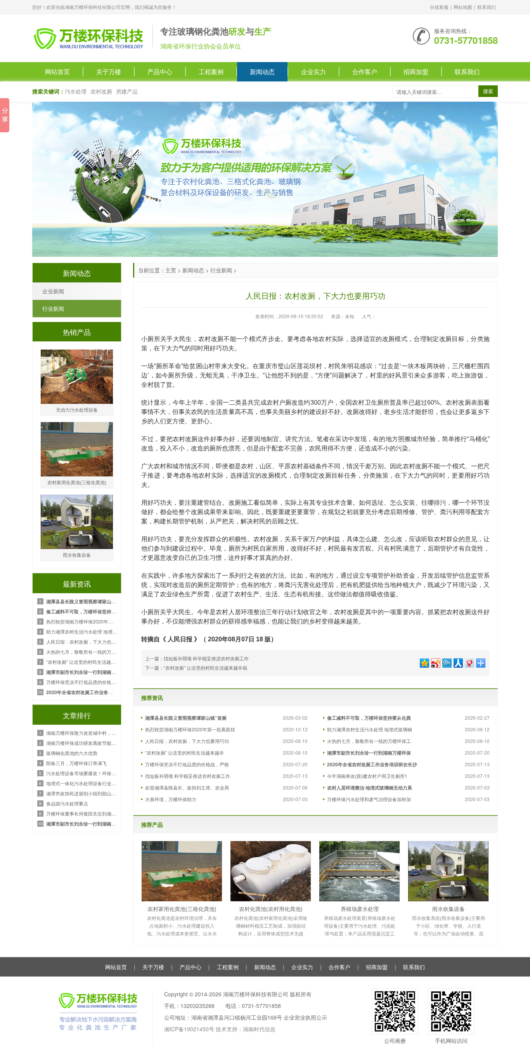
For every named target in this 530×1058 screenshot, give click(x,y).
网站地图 (463, 6)
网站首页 (57, 71)
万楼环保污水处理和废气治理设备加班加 (369, 799)
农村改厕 (101, 91)
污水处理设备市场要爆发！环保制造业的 (81, 773)
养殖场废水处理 (360, 909)
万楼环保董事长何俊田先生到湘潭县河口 (81, 813)
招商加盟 (416, 71)
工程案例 (211, 71)
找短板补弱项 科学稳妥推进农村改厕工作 (206, 658)
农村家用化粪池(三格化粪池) (182, 909)
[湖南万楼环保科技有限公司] (88, 37)
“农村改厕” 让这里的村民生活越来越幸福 (205, 667)
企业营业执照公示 (305, 1017)
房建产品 (127, 91)
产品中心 (159, 71)
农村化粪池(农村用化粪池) (271, 909)
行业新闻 (221, 270)
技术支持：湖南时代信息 (245, 1029)
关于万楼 (108, 71)
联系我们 (486, 6)
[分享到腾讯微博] (446, 662)
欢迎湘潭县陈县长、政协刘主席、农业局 (187, 787)
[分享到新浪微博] (435, 662)
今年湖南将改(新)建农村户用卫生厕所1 (367, 775)
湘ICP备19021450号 (189, 1029)
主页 (170, 270)
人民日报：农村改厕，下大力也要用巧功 (187, 741)
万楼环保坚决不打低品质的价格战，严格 (187, 764)
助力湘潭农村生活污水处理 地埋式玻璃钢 (369, 729)
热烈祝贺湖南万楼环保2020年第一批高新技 (190, 729)
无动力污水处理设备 (77, 409)
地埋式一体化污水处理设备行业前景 (81, 783)
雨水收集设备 (448, 909)
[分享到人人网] (457, 662)
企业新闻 (53, 291)
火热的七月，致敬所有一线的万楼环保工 (369, 741)
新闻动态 (262, 71)
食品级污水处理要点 (67, 803)
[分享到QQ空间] (424, 662)
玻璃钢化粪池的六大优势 (71, 753)
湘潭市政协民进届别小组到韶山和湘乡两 (81, 793)
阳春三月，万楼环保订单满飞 (76, 763)
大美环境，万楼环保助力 (170, 799)
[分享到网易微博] (469, 662)
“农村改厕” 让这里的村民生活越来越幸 (184, 752)
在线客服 (439, 6)
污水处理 (76, 91)
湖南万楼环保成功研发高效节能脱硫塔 (81, 742)
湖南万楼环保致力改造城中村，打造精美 (81, 732)
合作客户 (364, 71)
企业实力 (313, 71)
